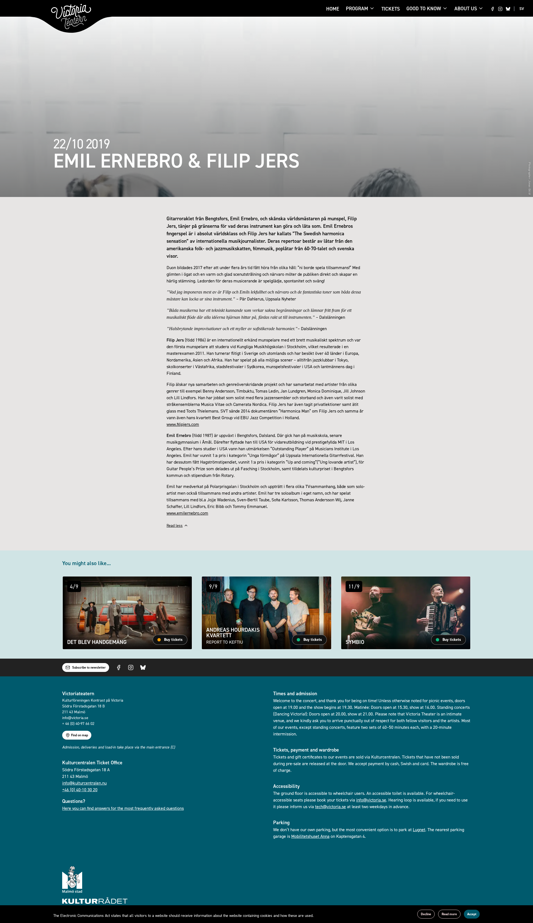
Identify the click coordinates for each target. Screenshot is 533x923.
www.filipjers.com (183, 424)
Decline (426, 914)
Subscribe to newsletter (89, 667)
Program (357, 9)
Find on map (79, 735)
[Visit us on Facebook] (492, 9)
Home (332, 9)
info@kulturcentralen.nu (84, 783)
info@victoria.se (371, 800)
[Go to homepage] (71, 16)
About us (465, 8)
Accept (471, 914)
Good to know (423, 9)
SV (521, 8)
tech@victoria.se (330, 806)
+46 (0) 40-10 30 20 (79, 789)
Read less (175, 525)
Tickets (390, 9)
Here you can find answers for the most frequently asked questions (123, 808)
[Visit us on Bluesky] (508, 9)
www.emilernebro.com (187, 513)
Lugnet (419, 829)
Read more (449, 914)
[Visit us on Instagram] (500, 9)
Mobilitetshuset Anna (310, 836)
